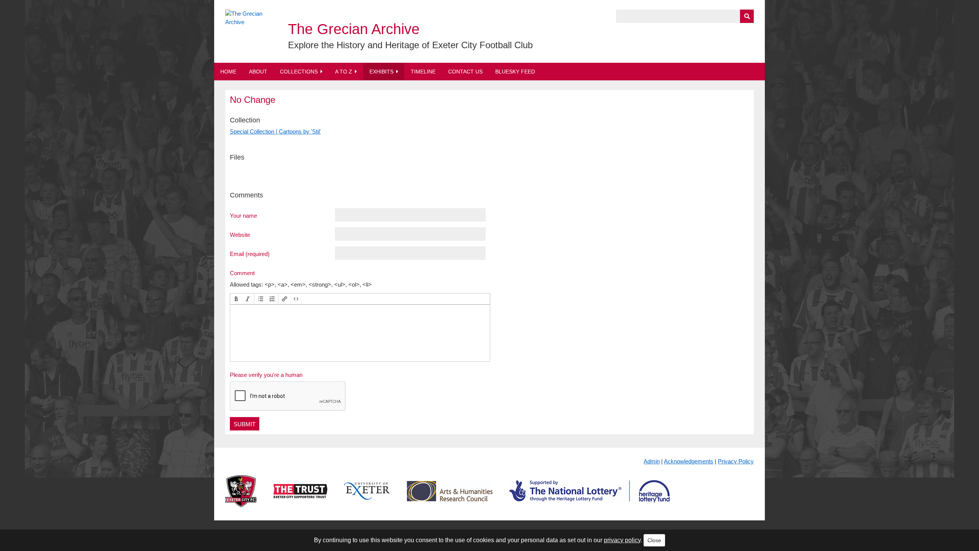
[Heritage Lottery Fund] (589, 497)
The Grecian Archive (354, 29)
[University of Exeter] (367, 497)
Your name (243, 215)
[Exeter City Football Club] (241, 497)
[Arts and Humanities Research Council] (450, 497)
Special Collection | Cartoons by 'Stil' (275, 131)
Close (654, 540)
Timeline (423, 71)
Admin (652, 461)
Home (228, 71)
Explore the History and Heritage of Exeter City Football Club (410, 45)
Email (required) (250, 254)
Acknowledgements (688, 461)
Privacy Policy (736, 461)
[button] (236, 298)
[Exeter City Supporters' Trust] (300, 497)
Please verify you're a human (266, 375)
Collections (299, 71)
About (258, 71)
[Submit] (747, 16)
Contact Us (465, 71)
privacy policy (622, 540)
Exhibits (381, 71)
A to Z (343, 71)
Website (240, 234)
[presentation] (236, 299)
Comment (242, 273)
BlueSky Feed (515, 71)
